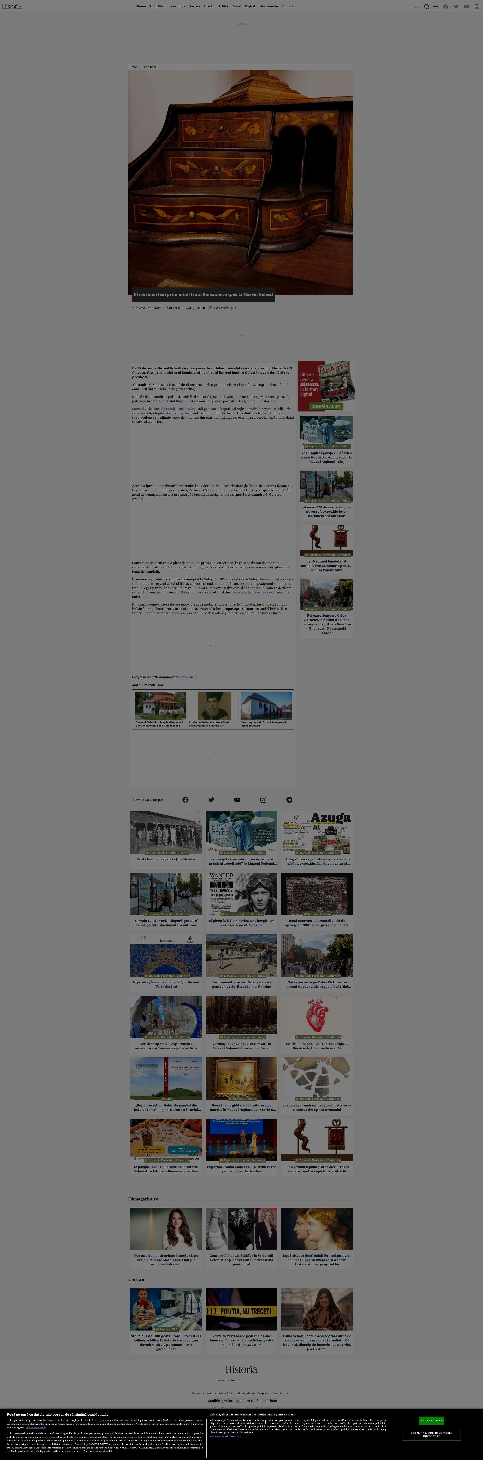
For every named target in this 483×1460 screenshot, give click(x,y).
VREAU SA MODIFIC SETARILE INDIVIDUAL (431, 1434)
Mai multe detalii (36, 1427)
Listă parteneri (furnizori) (225, 1436)
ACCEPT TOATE (431, 1420)
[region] (241, 1434)
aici (72, 1444)
